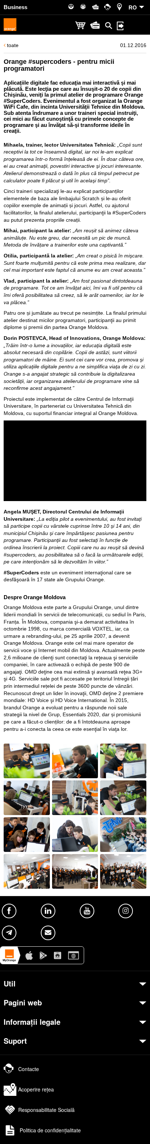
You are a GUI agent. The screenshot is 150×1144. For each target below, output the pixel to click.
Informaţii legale (32, 1022)
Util (10, 984)
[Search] (109, 25)
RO (133, 7)
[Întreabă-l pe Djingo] (134, 1127)
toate (12, 45)
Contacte (28, 1069)
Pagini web (23, 1002)
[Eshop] (80, 25)
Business (15, 7)
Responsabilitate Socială (46, 1109)
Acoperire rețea (36, 1089)
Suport (15, 1041)
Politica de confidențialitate (49, 1130)
